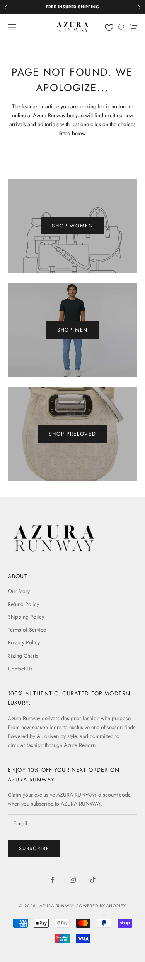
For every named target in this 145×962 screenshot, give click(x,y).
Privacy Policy (24, 642)
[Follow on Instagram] (73, 880)
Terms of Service (27, 630)
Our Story (19, 591)
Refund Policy (23, 604)
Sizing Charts (23, 656)
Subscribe (34, 848)
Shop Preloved (72, 434)
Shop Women (72, 225)
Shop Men (72, 329)
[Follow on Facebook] (52, 880)
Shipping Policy (26, 617)
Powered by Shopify (101, 906)
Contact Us (20, 668)
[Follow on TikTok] (93, 880)
